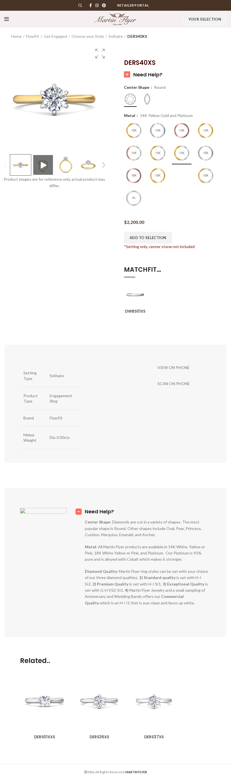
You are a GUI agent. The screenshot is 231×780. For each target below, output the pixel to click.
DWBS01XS (135, 311)
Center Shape (137, 87)
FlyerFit (32, 36)
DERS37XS (154, 737)
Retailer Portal (133, 5)
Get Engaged (55, 36)
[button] (100, 53)
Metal (130, 116)
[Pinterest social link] (104, 5)
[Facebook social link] (91, 5)
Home (16, 36)
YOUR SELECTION (204, 19)
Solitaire (115, 36)
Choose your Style (88, 36)
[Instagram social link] (97, 5)
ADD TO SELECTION (148, 237)
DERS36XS (99, 737)
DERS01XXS (44, 737)
